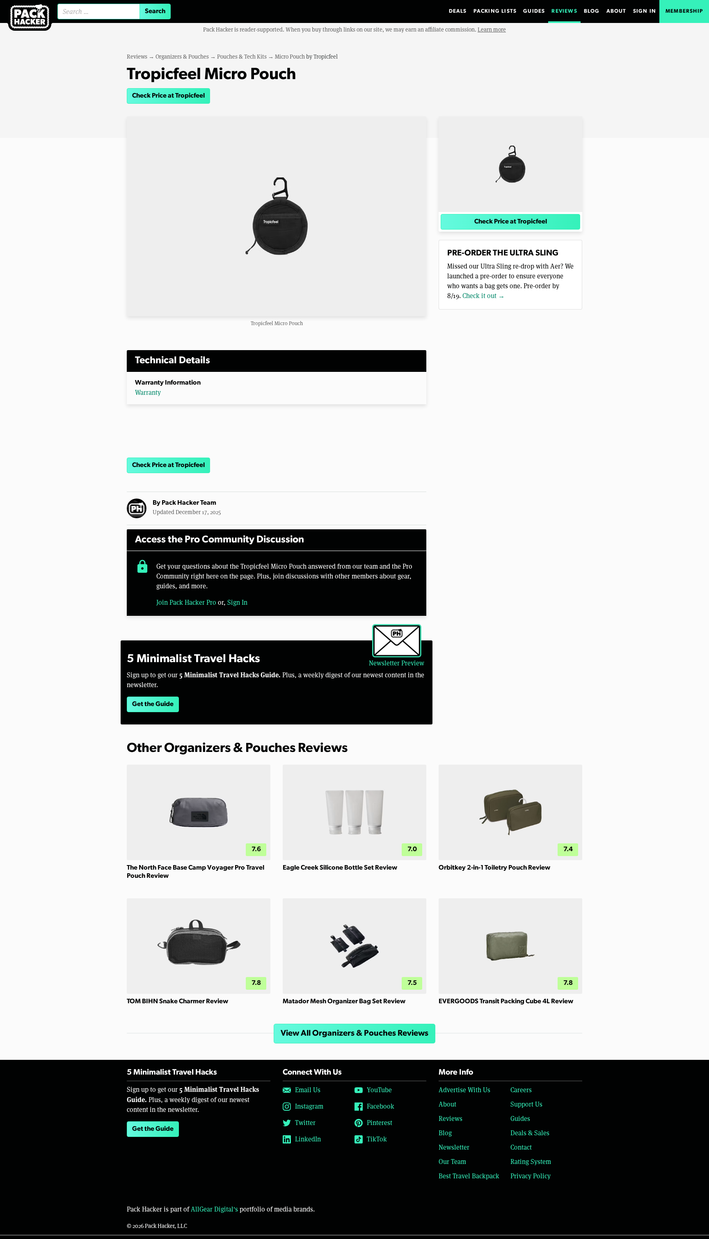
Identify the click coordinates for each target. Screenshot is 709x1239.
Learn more (492, 29)
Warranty (148, 392)
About (616, 11)
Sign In (644, 11)
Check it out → (483, 296)
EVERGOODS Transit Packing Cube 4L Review (506, 1001)
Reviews (564, 11)
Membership (684, 11)
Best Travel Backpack (469, 1176)
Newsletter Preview (396, 663)
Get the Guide (153, 704)
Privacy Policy (530, 1176)
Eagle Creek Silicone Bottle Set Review (340, 868)
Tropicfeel (325, 56)
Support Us (526, 1104)
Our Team (452, 1161)
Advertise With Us (464, 1090)
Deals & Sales (529, 1133)
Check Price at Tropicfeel (168, 96)
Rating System (530, 1161)
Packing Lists (495, 11)
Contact (521, 1147)
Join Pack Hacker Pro (186, 602)
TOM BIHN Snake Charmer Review (177, 1001)
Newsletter (454, 1147)
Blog (592, 11)
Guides (534, 11)
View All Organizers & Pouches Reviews (354, 1033)
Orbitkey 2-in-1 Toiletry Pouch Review (494, 868)
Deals (458, 11)
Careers (521, 1090)
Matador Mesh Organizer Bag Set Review (344, 1001)
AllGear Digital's (214, 1209)
